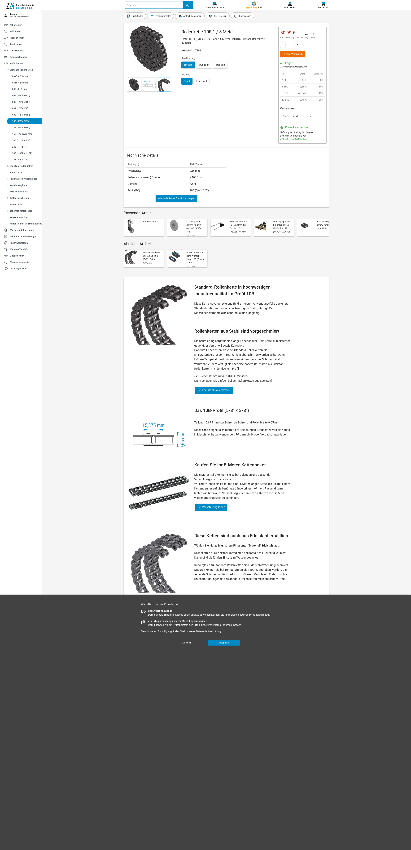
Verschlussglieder (213, 507)
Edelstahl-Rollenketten (216, 390)
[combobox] (297, 116)
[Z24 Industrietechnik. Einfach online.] (20, 5)
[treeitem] (23, 31)
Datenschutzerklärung (208, 631)
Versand (299, 37)
